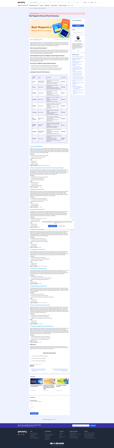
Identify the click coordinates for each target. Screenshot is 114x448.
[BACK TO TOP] (113, 433)
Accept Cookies (52, 226)
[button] (72, 220)
